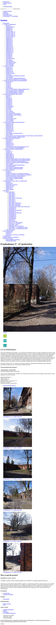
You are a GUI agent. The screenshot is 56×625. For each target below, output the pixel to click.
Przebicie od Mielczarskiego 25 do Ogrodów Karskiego (18, 160)
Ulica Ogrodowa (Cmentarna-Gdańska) (14, 167)
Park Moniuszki (9, 88)
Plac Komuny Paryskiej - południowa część (15, 136)
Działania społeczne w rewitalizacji (10, 237)
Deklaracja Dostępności (8, 609)
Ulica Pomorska (9, 116)
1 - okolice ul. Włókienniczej (9, 24)
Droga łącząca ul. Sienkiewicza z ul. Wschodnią (16, 79)
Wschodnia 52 (9, 56)
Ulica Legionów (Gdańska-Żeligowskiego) (15, 165)
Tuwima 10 (8, 233)
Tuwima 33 (8, 83)
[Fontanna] (5, 346)
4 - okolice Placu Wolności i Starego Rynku (12, 94)
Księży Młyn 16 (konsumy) (15, 205)
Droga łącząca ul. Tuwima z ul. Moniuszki (15, 234)
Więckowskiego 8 (10, 189)
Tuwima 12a (8, 74)
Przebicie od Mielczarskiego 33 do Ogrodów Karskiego (18, 158)
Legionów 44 (9, 152)
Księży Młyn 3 (12, 195)
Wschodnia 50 (9, 54)
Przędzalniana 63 (12, 216)
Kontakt (5, 610)
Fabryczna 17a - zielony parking (16, 222)
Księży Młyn (6, 13)
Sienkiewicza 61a (10, 128)
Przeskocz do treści (7, 2)
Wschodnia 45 (9, 53)
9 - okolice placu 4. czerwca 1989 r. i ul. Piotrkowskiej (15, 180)
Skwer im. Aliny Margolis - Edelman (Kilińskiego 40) (17, 89)
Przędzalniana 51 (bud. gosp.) (15, 210)
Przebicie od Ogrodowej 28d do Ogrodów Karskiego (17, 162)
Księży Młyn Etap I (7, 14)
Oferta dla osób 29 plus (11, 240)
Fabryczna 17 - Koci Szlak (14, 223)
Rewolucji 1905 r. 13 (10, 31)
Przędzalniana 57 (12, 211)
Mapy (4, 605)
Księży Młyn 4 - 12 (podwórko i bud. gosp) (18, 228)
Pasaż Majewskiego (10, 58)
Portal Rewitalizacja (7, 11)
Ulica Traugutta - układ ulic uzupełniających (15, 78)
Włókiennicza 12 (9, 47)
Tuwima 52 (8, 86)
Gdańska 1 (8, 150)
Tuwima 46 (8, 85)
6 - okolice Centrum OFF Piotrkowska (11, 138)
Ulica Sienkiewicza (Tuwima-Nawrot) (14, 133)
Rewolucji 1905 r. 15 (10, 32)
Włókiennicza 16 (9, 51)
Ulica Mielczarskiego (10, 166)
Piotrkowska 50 (9, 188)
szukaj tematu (16, 8)
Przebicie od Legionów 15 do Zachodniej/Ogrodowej (17, 173)
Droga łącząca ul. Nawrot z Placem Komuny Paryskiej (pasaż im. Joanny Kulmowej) (24, 135)
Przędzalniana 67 (12, 217)
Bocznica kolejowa (13, 221)
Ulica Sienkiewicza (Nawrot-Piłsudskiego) (15, 147)
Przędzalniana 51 (12, 209)
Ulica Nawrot (9, 132)
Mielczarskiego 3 (9, 154)
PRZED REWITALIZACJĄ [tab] (9, 385)
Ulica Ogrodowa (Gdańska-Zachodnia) (14, 178)
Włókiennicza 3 (9, 39)
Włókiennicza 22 (9, 52)
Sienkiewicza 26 (9, 72)
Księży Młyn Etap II (10, 229)
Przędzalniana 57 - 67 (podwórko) (10, 16)
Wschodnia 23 (9, 100)
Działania (5, 12)
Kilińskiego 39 (9, 81)
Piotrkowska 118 (9, 127)
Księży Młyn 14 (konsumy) (15, 204)
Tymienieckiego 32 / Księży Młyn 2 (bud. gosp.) (19, 206)
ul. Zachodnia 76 (7, 235)
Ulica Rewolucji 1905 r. (11, 62)
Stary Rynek (8, 110)
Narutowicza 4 (9, 67)
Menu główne (6, 1)
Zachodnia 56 (9, 105)
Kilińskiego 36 (9, 30)
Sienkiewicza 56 (9, 143)
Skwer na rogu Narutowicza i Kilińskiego (15, 90)
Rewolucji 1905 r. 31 (10, 36)
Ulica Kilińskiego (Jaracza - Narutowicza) (15, 91)
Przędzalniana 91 (12, 218)
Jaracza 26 (8, 25)
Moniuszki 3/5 (9, 232)
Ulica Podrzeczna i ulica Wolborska (13, 114)
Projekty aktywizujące (8, 238)
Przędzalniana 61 (12, 215)
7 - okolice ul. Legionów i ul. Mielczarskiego (13, 149)
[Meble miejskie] (5, 342)
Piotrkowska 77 (9, 69)
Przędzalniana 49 (12, 207)
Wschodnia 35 (9, 102)
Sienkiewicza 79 (9, 145)
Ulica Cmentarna (9, 163)
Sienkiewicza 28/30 (10, 73)
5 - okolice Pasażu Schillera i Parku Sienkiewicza (14, 122)
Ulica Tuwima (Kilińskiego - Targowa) (14, 92)
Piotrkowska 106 (9, 124)
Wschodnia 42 (9, 103)
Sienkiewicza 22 (9, 70)
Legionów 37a (9, 151)
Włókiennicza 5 (9, 41)
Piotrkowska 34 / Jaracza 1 (12, 184)
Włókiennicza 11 (9, 46)
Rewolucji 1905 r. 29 (10, 35)
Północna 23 (8, 97)
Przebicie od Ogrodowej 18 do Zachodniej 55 (16, 176)
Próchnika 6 (8, 182)
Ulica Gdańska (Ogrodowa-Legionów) (14, 168)
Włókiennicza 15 (9, 50)
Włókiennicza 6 (9, 42)
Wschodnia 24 (9, 101)
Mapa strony (6, 612)
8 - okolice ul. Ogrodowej (8, 169)
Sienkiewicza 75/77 (10, 144)
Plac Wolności (9, 107)
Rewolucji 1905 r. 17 (10, 34)
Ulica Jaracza (9, 59)
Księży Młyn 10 (12, 201)
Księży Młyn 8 (12, 199)
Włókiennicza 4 (9, 40)
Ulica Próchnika (9, 117)
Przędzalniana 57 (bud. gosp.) (15, 212)
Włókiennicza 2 (9, 37)
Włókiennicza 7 (9, 43)
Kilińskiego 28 (9, 29)
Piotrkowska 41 (9, 187)
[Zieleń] (5, 337)
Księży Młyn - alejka (13, 224)
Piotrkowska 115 (9, 125)
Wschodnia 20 (9, 99)
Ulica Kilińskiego (10, 61)
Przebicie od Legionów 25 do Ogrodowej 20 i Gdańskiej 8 (18, 174)
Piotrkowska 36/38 (10, 185)
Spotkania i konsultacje (8, 594)
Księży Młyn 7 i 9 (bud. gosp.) (15, 198)
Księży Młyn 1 (12, 193)
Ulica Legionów (9, 111)
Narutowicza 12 (9, 68)
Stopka (4, 4)
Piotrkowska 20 (9, 183)
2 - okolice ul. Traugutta (8, 66)
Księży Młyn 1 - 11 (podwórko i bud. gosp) (18, 227)
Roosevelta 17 (9, 141)
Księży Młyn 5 (12, 196)
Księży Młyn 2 (12, 194)
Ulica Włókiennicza (10, 63)
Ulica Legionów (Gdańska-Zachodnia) (14, 177)
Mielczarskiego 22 (10, 156)
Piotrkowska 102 (9, 123)
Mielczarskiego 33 (10, 157)
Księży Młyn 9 (12, 200)
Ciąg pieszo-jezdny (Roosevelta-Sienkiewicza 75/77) (17, 146)
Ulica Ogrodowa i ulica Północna (13, 113)
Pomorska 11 (9, 95)
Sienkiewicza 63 (9, 129)
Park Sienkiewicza (10, 130)
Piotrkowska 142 (9, 139)
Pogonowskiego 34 (10, 26)
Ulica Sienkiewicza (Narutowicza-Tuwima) (15, 75)
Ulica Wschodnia (9, 64)
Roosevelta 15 (9, 140)
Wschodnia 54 (9, 57)
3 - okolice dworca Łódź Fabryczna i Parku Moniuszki (15, 80)
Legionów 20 (9, 172)
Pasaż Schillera (9, 134)
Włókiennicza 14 (9, 48)
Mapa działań (6, 23)
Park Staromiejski (10, 106)
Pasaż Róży (8, 108)
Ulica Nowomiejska (10, 112)
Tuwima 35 (8, 84)
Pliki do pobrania (7, 603)
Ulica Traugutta (9, 77)
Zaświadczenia (6, 593)
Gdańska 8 (8, 171)
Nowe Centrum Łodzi (8, 231)
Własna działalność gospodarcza (13, 239)
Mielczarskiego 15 (10, 155)
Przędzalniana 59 (12, 213)
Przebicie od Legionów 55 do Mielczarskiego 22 (16, 161)
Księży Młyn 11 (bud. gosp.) (15, 202)
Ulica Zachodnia (9, 121)
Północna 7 (8, 96)
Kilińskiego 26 (9, 28)
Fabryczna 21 (12, 220)
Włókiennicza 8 (9, 45)
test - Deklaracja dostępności (9, 613)
